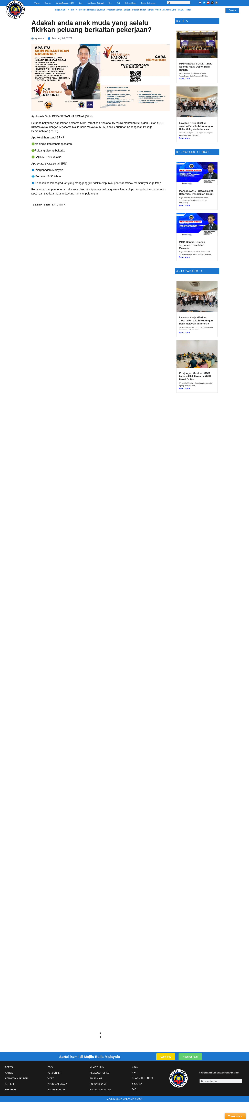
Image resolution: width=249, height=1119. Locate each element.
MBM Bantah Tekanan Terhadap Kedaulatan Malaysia (192, 245)
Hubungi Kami (130, 3)
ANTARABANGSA (56, 1089)
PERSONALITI (54, 1073)
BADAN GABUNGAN (100, 1089)
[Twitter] (204, 2)
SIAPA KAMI (96, 1078)
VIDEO (50, 1078)
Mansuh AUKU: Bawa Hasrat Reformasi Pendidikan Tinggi (196, 192)
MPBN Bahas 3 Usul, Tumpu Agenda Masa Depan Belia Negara (195, 66)
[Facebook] (200, 2)
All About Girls (169, 10)
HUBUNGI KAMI (98, 1084)
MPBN (151, 10)
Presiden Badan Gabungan (92, 10)
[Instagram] (212, 2)
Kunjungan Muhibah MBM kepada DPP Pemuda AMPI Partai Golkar (195, 376)
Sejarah (48, 3)
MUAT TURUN (97, 1067)
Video (158, 10)
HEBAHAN (10, 1089)
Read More (184, 78)
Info (72, 10)
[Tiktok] (216, 2)
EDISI (50, 1067)
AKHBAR (9, 1073)
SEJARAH (137, 1083)
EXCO (135, 1067)
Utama (36, 3)
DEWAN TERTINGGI (142, 1078)
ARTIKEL (9, 1084)
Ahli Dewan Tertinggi (95, 3)
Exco (80, 3)
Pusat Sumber (139, 10)
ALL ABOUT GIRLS (99, 1073)
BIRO (134, 1072)
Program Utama (114, 10)
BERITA (9, 1067)
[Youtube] (208, 2)
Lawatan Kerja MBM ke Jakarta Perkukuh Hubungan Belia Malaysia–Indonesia (196, 126)
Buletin (127, 10)
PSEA (181, 10)
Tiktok (188, 10)
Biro (110, 3)
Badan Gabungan (148, 3)
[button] (100, 1033)
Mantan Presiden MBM (65, 3)
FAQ (118, 3)
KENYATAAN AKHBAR (16, 1078)
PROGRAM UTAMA (57, 1084)
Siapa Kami (60, 10)
